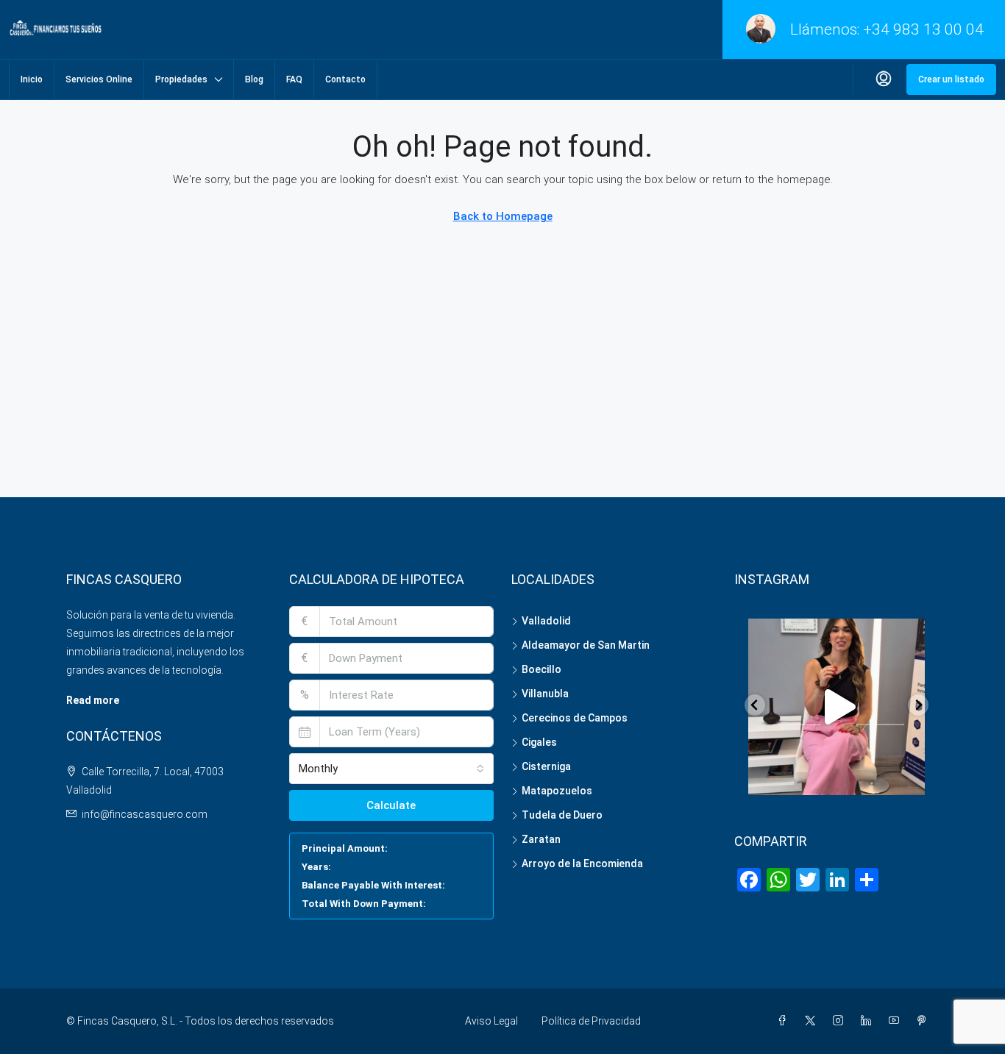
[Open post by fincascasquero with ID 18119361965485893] (836, 707)
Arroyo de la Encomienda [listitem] (582, 863)
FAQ (294, 79)
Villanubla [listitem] (545, 693)
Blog (254, 79)
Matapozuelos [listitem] (557, 791)
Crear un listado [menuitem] (951, 79)
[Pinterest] (925, 1021)
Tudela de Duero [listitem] (562, 815)
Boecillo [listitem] (541, 669)
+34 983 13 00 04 (923, 29)
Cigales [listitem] (539, 742)
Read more (92, 700)
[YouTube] (897, 1021)
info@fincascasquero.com (144, 814)
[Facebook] (785, 1021)
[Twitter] (813, 1021)
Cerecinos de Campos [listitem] (575, 718)
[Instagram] (841, 1021)
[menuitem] (883, 79)
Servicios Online (98, 79)
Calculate (391, 805)
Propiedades (181, 79)
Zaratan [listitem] (541, 839)
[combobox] (391, 768)
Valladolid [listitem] (546, 621)
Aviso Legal (491, 1021)
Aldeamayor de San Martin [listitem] (586, 645)
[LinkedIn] (869, 1021)
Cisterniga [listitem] (546, 766)
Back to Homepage (503, 216)
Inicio (32, 79)
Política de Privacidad (591, 1021)
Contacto (345, 79)
